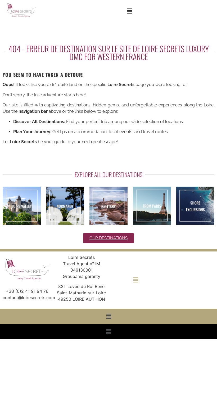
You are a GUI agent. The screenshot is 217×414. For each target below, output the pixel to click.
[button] (129, 11)
